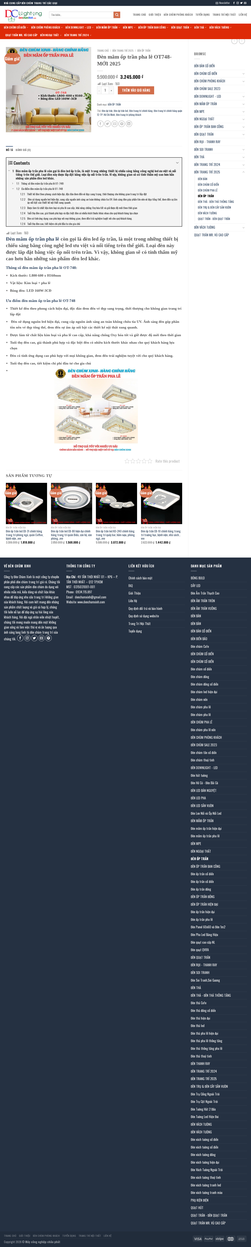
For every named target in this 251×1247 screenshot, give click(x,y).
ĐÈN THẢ (199, 27)
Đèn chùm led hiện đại (204, 691)
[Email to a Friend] (114, 124)
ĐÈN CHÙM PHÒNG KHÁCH (178, 15)
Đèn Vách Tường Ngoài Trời (207, 1169)
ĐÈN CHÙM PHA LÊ (207, 190)
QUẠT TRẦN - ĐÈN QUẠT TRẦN (214, 219)
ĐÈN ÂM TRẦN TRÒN (203, 600)
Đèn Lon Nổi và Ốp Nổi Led (206, 813)
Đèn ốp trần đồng (201, 889)
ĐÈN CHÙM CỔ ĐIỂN (15, 27)
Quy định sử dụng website (143, 616)
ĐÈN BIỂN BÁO (199, 638)
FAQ (130, 585)
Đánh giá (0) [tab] (23, 150)
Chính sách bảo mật (140, 578)
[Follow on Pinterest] (48, 638)
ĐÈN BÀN (202, 179)
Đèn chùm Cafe (200, 646)
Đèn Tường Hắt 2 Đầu (203, 1109)
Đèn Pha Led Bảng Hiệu (204, 934)
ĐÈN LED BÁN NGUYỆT (203, 790)
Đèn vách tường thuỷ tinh (206, 1177)
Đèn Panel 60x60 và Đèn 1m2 (208, 927)
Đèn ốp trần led (121, 111)
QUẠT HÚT (197, 1207)
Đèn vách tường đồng (203, 1154)
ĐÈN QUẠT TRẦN (180, 27)
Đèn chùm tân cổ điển (203, 752)
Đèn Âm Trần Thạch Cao (205, 593)
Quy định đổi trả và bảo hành (145, 608)
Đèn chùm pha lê (201, 707)
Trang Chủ (139, 15)
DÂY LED (195, 585)
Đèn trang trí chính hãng (141, 111)
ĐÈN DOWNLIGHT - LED (207, 96)
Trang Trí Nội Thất (224, 15)
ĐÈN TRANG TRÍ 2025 (207, 172)
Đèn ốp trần (107, 111)
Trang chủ (103, 50)
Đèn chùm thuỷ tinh (202, 760)
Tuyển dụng (203, 15)
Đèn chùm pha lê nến (203, 729)
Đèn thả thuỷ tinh (201, 1056)
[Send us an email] (245, 3)
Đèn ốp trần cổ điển (202, 874)
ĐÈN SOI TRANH (203, 149)
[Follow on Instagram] (237, 3)
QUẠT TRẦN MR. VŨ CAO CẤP (21, 35)
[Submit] (117, 15)
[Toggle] (243, 73)
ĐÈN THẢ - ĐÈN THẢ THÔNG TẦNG (216, 202)
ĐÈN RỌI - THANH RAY (207, 141)
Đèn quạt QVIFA (200, 949)
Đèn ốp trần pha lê (202, 919)
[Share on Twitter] (107, 124)
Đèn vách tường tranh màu (206, 1192)
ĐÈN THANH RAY (200, 1063)
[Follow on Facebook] (234, 3)
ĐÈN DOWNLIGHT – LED (78, 27)
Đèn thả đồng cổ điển (203, 1010)
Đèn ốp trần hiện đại (203, 911)
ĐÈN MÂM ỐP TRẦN (106, 27)
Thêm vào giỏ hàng (136, 90)
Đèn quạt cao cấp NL (203, 942)
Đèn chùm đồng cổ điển (204, 684)
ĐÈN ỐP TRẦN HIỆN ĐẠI (204, 904)
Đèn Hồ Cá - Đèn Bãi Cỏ (204, 782)
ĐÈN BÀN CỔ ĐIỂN (204, 66)
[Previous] (6, 516)
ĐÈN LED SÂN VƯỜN (202, 805)
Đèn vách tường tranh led (206, 1185)
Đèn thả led (198, 1025)
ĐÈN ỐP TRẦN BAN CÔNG (152, 27)
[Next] (182, 516)
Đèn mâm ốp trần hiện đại (206, 828)
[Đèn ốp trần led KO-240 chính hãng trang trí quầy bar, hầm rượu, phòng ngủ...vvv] (116, 503)
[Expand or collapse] (177, 163)
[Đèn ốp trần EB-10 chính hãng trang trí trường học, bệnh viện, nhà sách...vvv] (161, 503)
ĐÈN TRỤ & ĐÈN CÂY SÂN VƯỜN (214, 207)
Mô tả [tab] (9, 150)
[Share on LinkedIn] (129, 124)
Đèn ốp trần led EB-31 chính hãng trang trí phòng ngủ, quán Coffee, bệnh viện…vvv (24, 534)
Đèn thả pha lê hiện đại (204, 1033)
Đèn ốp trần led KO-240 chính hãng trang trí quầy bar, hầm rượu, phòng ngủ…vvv (115, 534)
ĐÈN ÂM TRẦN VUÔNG (204, 608)
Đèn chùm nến (199, 699)
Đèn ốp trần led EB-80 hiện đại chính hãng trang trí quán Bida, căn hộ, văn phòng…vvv (71, 534)
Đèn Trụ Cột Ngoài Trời (204, 1101)
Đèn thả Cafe (198, 1002)
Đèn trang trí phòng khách (128, 115)
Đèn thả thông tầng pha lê (206, 1048)
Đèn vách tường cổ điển (204, 1139)
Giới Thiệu (155, 15)
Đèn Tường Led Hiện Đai (205, 1116)
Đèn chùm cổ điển (201, 669)
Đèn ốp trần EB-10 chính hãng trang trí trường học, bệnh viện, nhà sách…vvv (161, 534)
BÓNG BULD (198, 578)
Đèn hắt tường (199, 775)
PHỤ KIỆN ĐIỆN (199, 1200)
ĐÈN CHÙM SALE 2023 (207, 88)
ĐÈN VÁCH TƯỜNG (219, 27)
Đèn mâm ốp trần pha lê (205, 836)
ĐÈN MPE (128, 27)
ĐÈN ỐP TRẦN (206, 196)
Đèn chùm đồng (200, 676)
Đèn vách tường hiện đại (205, 1162)
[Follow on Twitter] (241, 3)
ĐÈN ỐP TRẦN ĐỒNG (203, 896)
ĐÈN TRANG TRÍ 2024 (76, 35)
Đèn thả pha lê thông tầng (206, 1040)
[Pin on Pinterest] (121, 124)
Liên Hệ (243, 15)
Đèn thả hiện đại (200, 1018)
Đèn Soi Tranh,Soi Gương (205, 980)
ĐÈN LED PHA (198, 798)
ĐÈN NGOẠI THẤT (49, 35)
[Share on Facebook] (100, 124)
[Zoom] (11, 128)
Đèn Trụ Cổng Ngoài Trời (205, 1094)
